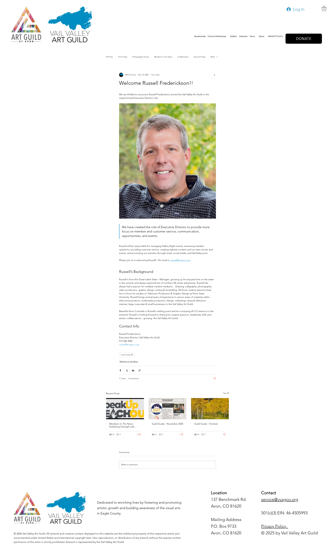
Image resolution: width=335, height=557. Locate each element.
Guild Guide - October (206, 423)
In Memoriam (183, 57)
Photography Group (140, 57)
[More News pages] (256, 36)
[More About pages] (265, 36)
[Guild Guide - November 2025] (167, 408)
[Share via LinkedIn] (133, 370)
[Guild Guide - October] (210, 408)
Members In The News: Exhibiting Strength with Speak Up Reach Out (121, 425)
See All (226, 393)
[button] (324, 8)
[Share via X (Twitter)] (126, 370)
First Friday (122, 57)
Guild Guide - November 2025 (167, 423)
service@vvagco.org (279, 499)
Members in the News (163, 57)
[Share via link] (139, 370)
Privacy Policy (274, 526)
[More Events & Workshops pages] (227, 36)
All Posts (109, 57)
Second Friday (199, 57)
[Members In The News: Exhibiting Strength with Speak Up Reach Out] (125, 408)
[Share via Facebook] (120, 370)
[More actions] (214, 74)
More (213, 57)
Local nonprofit (127, 354)
